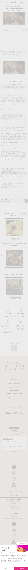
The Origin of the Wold (15, 239)
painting (10, 183)
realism (9, 184)
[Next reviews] (27, 443)
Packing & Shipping (14, 507)
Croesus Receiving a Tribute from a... (17, 269)
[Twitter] (17, 390)
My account (14, 517)
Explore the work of (7, 200)
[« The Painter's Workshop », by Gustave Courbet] (14, 348)
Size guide (14, 503)
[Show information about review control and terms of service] (22, 432)
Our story (14, 493)
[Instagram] (13, 390)
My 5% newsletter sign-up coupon (14, 518)
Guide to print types (14, 501)
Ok (24, 397)
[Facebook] (11, 390)
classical (18, 183)
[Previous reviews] (1, 443)
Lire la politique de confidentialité (7, 563)
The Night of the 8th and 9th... (16, 298)
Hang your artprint (14, 508)
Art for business (14, 495)
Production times (14, 505)
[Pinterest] (15, 390)
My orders (14, 515)
